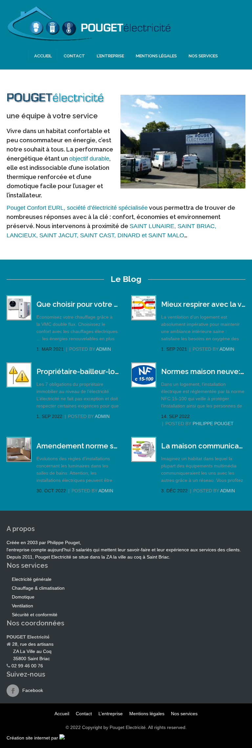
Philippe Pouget (213, 423)
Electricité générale (32, 579)
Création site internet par (32, 737)
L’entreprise (110, 55)
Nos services (203, 55)
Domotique (23, 597)
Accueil (43, 55)
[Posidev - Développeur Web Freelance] (62, 737)
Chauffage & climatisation (38, 588)
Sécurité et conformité (34, 614)
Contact (74, 55)
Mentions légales (156, 55)
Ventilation (22, 605)
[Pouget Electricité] (89, 39)
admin (103, 349)
